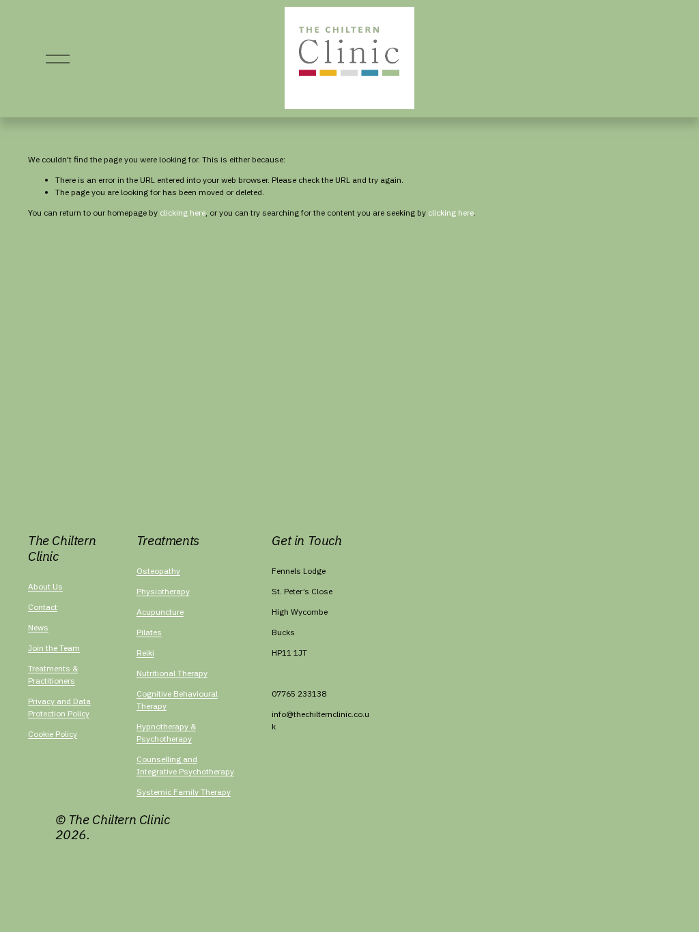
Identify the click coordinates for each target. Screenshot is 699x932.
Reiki (145, 652)
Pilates (149, 632)
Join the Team (54, 648)
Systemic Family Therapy (184, 792)
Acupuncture (160, 612)
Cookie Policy (52, 734)
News (38, 627)
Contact (42, 607)
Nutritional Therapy (172, 673)
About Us (45, 586)
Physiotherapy (163, 591)
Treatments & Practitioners (53, 674)
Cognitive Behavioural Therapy (177, 699)
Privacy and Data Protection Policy (59, 707)
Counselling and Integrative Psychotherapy (185, 765)
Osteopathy (158, 571)
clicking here (182, 212)
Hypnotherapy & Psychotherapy (166, 732)
